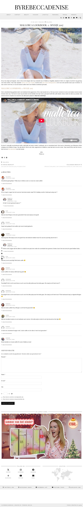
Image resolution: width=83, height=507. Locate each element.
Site (2, 387)
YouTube (58, 487)
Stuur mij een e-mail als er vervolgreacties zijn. (13, 397)
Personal (55, 14)
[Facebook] (69, 17)
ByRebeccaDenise (41, 7)
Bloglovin (75, 487)
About (9, 14)
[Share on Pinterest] (7, 157)
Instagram (25, 487)
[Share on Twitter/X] (4, 157)
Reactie (3, 357)
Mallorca (5, 162)
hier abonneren (12, 149)
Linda (7, 315)
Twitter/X (9, 487)
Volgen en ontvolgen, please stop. (13, 165)
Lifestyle (45, 14)
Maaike (8, 267)
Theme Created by (74, 505)
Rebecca (9, 198)
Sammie (8, 338)
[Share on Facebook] (2, 157)
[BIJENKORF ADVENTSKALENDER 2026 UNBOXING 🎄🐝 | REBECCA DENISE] (41, 436)
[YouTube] (66, 17)
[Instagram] (63, 17)
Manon (8, 326)
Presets (73, 14)
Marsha (8, 303)
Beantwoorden (7, 183)
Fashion (35, 14)
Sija (7, 256)
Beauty (26, 14)
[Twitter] (61, 17)
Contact (17, 14)
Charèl (8, 233)
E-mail (3, 380)
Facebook (42, 487)
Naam (3, 374)
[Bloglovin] (71, 17)
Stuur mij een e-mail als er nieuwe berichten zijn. (13, 399)
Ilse (7, 211)
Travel (65, 14)
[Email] (74, 17)
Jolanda (8, 176)
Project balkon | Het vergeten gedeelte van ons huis (63, 165)
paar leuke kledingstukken (49, 82)
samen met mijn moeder (28, 82)
